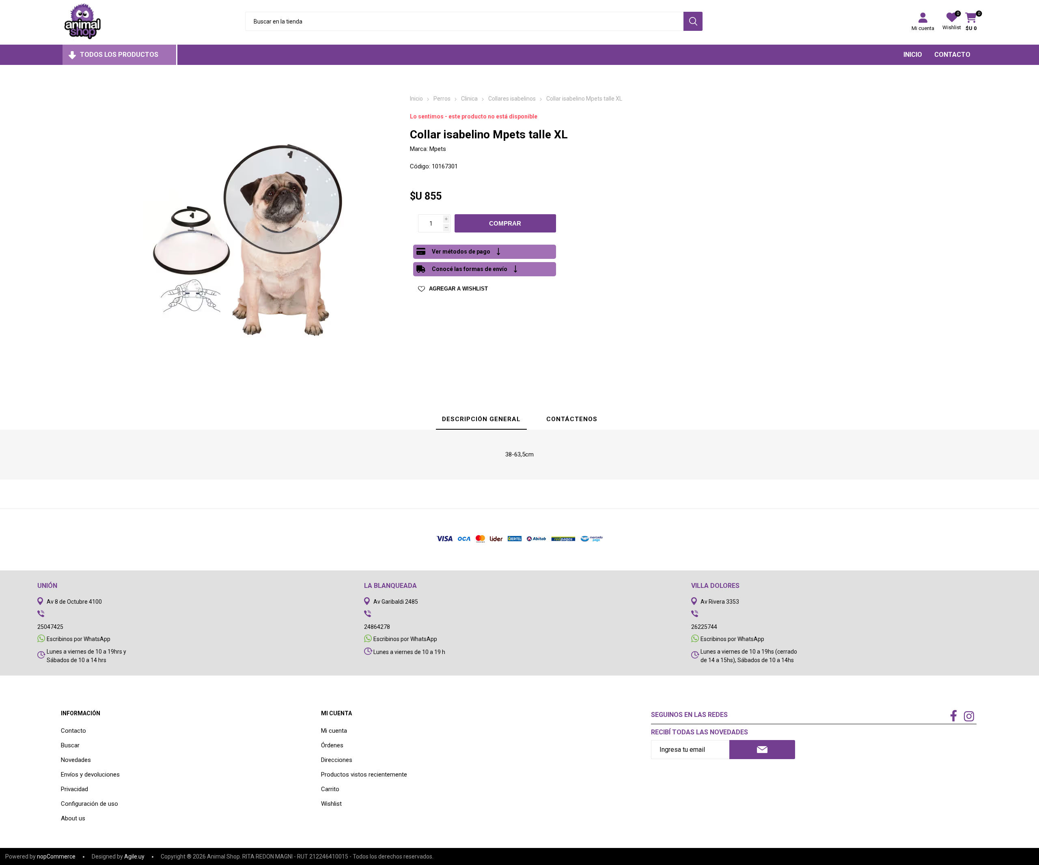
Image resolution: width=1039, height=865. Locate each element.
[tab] (481, 419)
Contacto (73, 730)
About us (73, 818)
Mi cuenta (923, 28)
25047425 (50, 627)
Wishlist (331, 803)
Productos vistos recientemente (364, 774)
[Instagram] (968, 717)
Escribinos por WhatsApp (78, 639)
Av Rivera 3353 (720, 601)
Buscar (70, 745)
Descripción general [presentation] (481, 419)
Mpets (437, 149)
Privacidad (74, 789)
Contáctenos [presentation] (571, 419)
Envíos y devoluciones (90, 774)
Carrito (330, 789)
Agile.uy (134, 856)
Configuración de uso (89, 803)
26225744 (704, 627)
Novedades (76, 760)
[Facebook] (953, 716)
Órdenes (332, 745)
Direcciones (336, 760)
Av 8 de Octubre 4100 (74, 601)
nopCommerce (56, 856)
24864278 (377, 627)
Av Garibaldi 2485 (395, 601)
